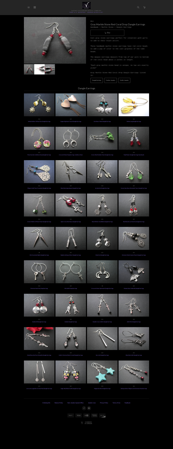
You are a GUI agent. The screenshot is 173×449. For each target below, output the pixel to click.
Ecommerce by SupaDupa (88, 423)
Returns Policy (59, 403)
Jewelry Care (92, 403)
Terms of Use (116, 403)
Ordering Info (46, 403)
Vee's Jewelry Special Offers (75, 403)
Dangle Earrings (96, 80)
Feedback (127, 403)
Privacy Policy (104, 403)
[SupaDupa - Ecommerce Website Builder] (82, 422)
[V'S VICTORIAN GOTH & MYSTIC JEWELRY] (86, 5)
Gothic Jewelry (124, 80)
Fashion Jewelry (110, 80)
